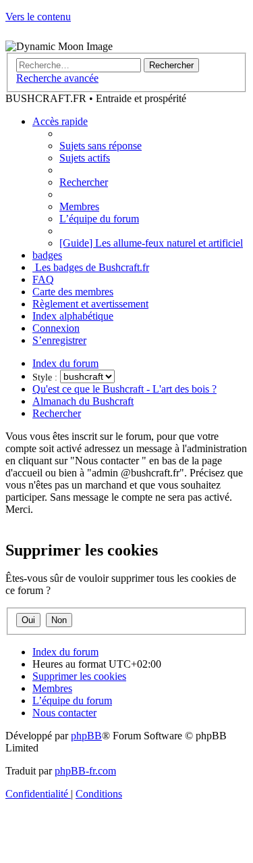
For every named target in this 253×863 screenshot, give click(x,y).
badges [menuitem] (47, 255)
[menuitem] (100, 145)
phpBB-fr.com (85, 770)
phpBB (86, 735)
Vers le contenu (38, 16)
